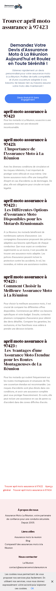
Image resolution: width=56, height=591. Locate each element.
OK (32, 588)
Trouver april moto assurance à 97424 (32, 490)
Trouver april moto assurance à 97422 (23, 486)
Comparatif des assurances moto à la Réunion (24, 546)
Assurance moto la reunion (28, 537)
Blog (28, 540)
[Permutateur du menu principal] (49, 6)
